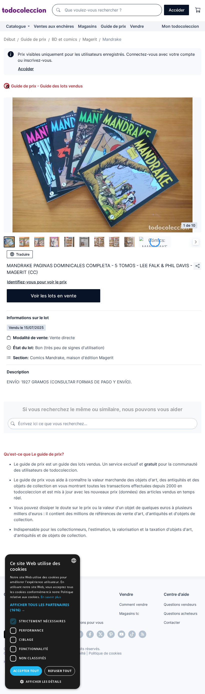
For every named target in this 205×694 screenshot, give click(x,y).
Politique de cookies (105, 653)
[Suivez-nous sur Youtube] (121, 634)
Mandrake (111, 39)
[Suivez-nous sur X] (100, 634)
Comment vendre (133, 604)
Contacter (172, 622)
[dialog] (42, 621)
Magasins (87, 26)
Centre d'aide (176, 594)
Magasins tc (129, 613)
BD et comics (64, 39)
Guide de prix (113, 26)
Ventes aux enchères (54, 26)
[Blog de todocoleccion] (142, 634)
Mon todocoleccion (180, 26)
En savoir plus (51, 597)
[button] (42, 607)
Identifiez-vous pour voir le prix (37, 281)
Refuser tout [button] (60, 671)
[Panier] (198, 10)
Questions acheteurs (180, 613)
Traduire (23, 254)
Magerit (89, 39)
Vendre (137, 26)
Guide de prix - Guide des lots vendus (47, 85)
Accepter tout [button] (26, 671)
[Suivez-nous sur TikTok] (132, 634)
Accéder (26, 68)
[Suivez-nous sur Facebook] (90, 634)
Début (9, 39)
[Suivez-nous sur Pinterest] (111, 634)
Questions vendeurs (180, 604)
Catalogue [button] (16, 26)
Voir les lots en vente (53, 295)
